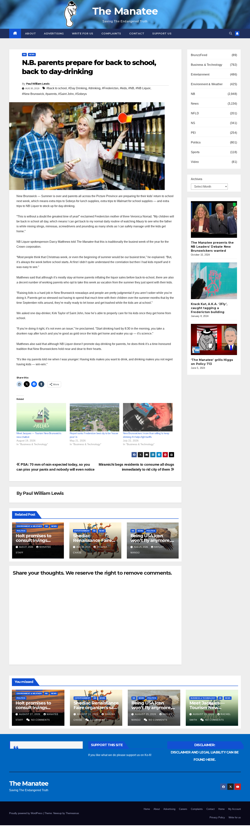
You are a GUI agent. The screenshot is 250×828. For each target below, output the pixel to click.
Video (195, 161)
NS (193, 123)
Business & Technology (206, 64)
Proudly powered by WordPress (26, 813)
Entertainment (81, 531)
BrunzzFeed (199, 55)
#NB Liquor (143, 88)
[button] (230, 33)
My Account (234, 809)
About (30, 33)
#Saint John (66, 93)
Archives (196, 179)
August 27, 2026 (30, 714)
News (32, 54)
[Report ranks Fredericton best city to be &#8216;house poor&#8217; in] (94, 417)
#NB (131, 88)
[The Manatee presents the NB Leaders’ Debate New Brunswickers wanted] (218, 219)
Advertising (54, 33)
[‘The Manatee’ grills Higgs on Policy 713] (218, 339)
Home (147, 809)
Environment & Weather (29, 526)
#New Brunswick (33, 93)
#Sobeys (81, 93)
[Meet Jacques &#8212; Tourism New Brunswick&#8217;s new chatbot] (41, 417)
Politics (21, 531)
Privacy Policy (217, 817)
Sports (195, 152)
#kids (123, 88)
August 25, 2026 (146, 714)
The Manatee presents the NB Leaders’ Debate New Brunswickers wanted (212, 246)
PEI (193, 132)
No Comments (40, 720)
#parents (51, 93)
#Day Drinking (77, 88)
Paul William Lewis (37, 83)
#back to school (56, 88)
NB (24, 54)
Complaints (111, 33)
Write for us (82, 33)
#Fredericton (110, 88)
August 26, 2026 (88, 714)
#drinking (94, 88)
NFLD (195, 113)
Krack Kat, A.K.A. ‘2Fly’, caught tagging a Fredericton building (209, 308)
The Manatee (125, 11)
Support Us (161, 33)
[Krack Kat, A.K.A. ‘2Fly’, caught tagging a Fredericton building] (218, 281)
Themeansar (72, 813)
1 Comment (97, 720)
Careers (183, 809)
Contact (136, 33)
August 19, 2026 (204, 714)
